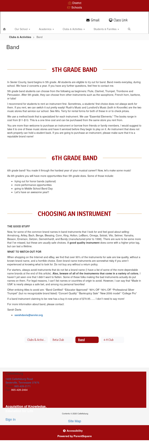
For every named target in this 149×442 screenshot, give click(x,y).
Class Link (121, 20)
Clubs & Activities (73, 29)
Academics (45, 29)
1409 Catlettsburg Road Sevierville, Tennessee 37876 (22, 380)
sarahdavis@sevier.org (29, 315)
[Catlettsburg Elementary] (74, 14)
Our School (21, 29)
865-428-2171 (22, 386)
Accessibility (74, 430)
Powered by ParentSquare (74, 436)
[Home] (4, 28)
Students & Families (105, 29)
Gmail (95, 20)
